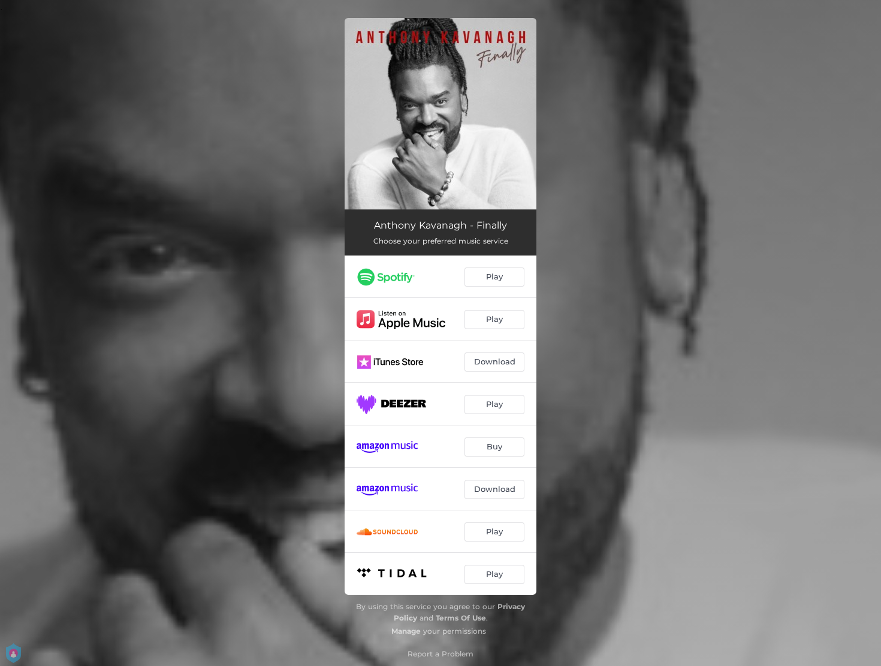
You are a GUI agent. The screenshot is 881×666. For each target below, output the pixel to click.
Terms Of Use (461, 617)
